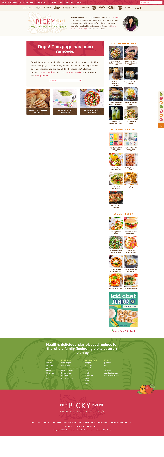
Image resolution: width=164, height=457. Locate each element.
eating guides (41, 75)
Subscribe (70, 2)
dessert (48, 378)
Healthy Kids (42, 2)
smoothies (88, 365)
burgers (88, 378)
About (5, 2)
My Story (36, 423)
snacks (48, 375)
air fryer (88, 363)
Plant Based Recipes (51, 423)
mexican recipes (67, 370)
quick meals (49, 365)
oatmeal (88, 368)
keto (105, 365)
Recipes (13, 2)
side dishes (49, 373)
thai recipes (65, 365)
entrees (48, 370)
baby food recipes (111, 373)
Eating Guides (57, 2)
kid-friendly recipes (111, 375)
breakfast (48, 363)
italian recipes (66, 375)
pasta (87, 381)
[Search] (160, 2)
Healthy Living (27, 2)
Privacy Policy (124, 423)
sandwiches (89, 375)
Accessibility (93, 427)
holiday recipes (67, 378)
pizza (87, 383)
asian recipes (66, 363)
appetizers (49, 368)
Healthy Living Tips (72, 423)
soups (87, 370)
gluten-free (108, 363)
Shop (79, 2)
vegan (106, 368)
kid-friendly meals (72, 72)
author (116, 17)
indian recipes (66, 373)
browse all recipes (46, 72)
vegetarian (108, 370)
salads (87, 373)
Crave (109, 430)
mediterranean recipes (69, 368)
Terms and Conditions (75, 427)
